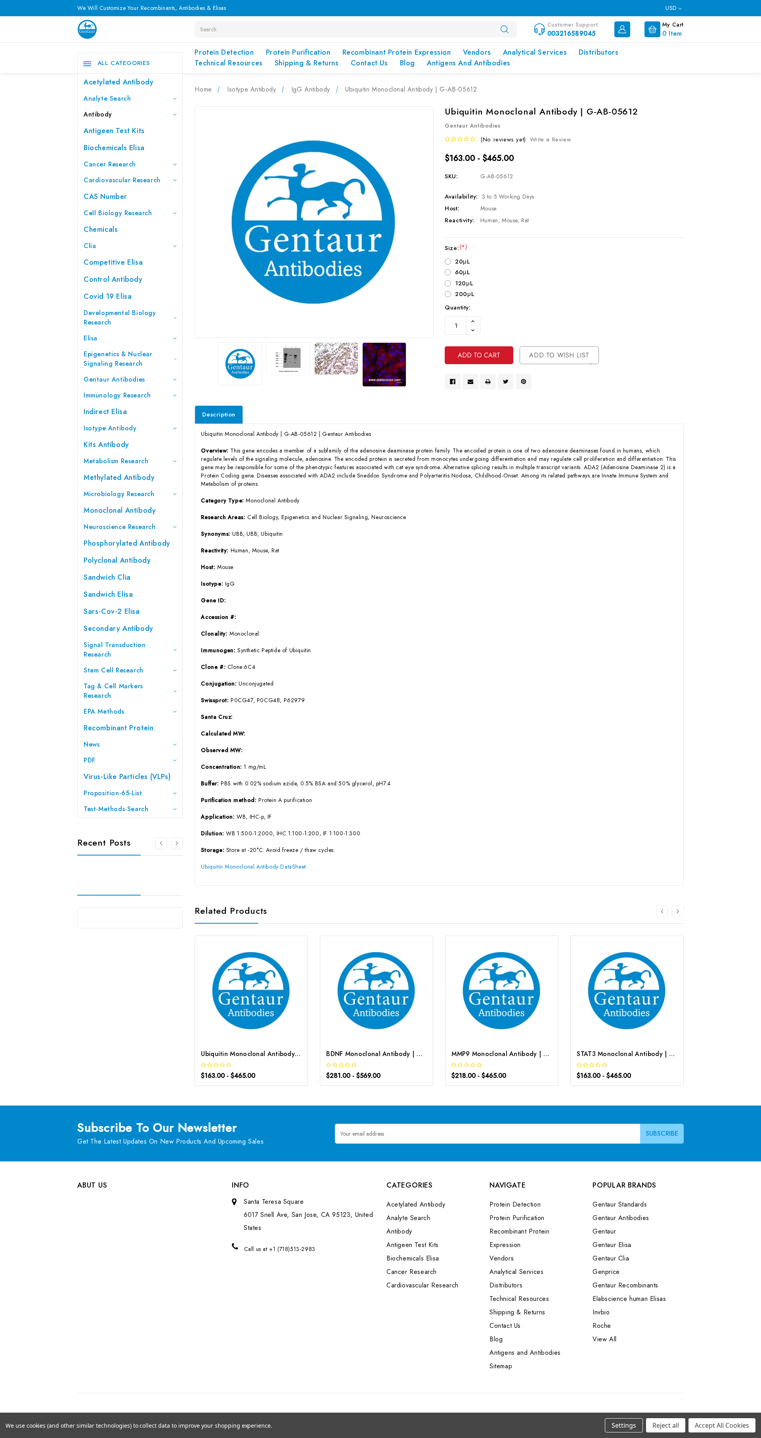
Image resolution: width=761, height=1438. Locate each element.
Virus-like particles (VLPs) (127, 777)
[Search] (504, 29)
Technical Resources (228, 63)
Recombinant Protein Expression (396, 52)
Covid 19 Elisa (108, 296)
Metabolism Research (116, 461)
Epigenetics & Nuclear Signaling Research (118, 358)
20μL (462, 261)
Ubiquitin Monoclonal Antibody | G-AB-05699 (270, 1053)
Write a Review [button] (550, 139)
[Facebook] (453, 382)
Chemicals (101, 229)
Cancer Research (110, 164)
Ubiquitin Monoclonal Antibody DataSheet (253, 867)
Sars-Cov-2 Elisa (112, 611)
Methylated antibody (119, 477)
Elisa (91, 338)
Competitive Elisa (113, 262)
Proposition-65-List (113, 793)
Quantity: (457, 307)
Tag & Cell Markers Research (113, 691)
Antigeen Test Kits (114, 131)
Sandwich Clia (107, 577)
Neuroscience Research (120, 526)
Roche (602, 1325)
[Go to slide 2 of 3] (177, 843)
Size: (456, 248)
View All (605, 1339)
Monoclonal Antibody (120, 510)
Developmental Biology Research (120, 317)
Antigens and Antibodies (469, 63)
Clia (90, 245)
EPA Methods (104, 711)
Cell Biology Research (118, 213)
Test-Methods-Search (116, 809)
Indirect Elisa (105, 412)
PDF (90, 760)
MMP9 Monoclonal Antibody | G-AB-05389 (516, 1053)
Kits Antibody (106, 444)
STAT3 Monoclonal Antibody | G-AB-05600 (642, 1053)
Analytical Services (535, 52)
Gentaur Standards (620, 1204)
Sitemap (500, 1366)
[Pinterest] (524, 382)
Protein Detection (224, 52)
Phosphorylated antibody (127, 543)
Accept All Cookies (722, 1425)
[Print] (488, 382)
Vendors (477, 52)
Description (218, 414)
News (91, 744)
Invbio (601, 1312)
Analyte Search (107, 98)
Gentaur (604, 1231)
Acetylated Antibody (118, 82)
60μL (462, 272)
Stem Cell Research (113, 670)
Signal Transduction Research (114, 649)
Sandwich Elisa (108, 594)
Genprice (606, 1271)
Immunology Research (117, 395)
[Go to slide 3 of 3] (161, 843)
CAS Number (105, 196)
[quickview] (262, 993)
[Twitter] (506, 382)
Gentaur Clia (611, 1258)
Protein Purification (298, 52)
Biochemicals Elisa (114, 148)
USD (672, 8)
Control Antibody (113, 279)
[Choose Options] (241, 993)
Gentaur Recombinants (625, 1285)
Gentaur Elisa (612, 1244)
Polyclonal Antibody (117, 560)
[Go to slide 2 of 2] (662, 911)
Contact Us (369, 63)
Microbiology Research (119, 493)
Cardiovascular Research (122, 180)
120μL (464, 283)
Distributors (598, 52)
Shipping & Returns (307, 63)
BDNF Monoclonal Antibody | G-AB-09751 (389, 1053)
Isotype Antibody (110, 428)
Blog (407, 63)
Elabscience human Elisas (629, 1298)
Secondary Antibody (118, 628)
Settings (624, 1425)
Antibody (98, 114)
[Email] (470, 382)
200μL (464, 294)
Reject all (665, 1425)
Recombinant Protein (118, 728)
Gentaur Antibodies (114, 379)
